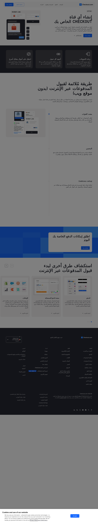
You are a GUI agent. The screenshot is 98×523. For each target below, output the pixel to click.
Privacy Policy (34, 520)
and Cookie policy (42, 520)
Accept (75, 516)
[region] (49, 516)
